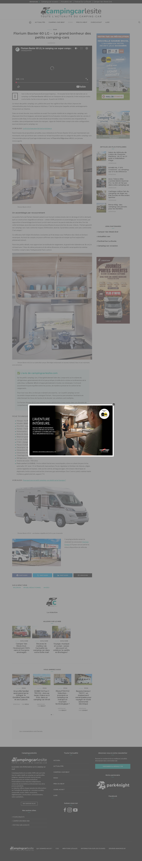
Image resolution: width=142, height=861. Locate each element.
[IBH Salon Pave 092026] (113, 124)
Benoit (43, 706)
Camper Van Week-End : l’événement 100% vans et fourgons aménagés (21, 648)
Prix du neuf (81, 22)
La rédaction (52, 612)
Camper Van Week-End (103, 2)
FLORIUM (17, 587)
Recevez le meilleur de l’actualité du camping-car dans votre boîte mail (41, 648)
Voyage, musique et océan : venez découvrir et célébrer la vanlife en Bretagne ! (61, 648)
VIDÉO (47, 587)
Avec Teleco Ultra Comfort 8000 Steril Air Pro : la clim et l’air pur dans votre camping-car (118, 182)
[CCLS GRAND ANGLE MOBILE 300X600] (108, 290)
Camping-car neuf (57, 22)
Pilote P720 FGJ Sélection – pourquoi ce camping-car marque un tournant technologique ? (62, 697)
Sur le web (24, 641)
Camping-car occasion (49, 2)
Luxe (107, 22)
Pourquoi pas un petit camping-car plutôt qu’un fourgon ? (44, 480)
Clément (85, 710)
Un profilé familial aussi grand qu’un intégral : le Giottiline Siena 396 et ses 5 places (21, 695)
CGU (57, 848)
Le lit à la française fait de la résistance (37, 128)
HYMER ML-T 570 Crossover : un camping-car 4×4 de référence (118, 170)
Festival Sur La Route (82, 2)
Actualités (40, 22)
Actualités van (66, 2)
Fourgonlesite (18, 817)
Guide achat (96, 22)
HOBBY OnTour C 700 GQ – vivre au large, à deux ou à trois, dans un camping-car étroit (42, 695)
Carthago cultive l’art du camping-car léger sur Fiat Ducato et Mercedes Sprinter (118, 194)
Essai (70, 22)
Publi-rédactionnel (33, 587)
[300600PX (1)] (107, 66)
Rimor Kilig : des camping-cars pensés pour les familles (117, 207)
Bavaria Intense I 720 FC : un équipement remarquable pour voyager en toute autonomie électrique (83, 697)
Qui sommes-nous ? (44, 848)
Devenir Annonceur (117, 848)
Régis (27, 704)
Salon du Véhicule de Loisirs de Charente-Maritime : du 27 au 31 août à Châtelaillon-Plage (117, 156)
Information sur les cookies (93, 848)
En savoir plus (29, 803)
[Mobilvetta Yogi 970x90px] (71, 856)
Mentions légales (69, 848)
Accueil (30, 22)
